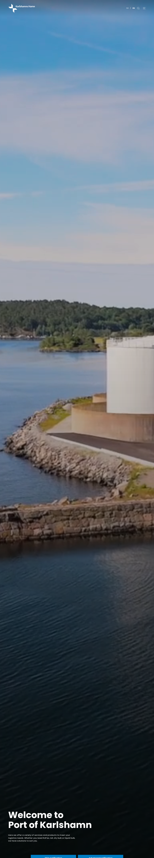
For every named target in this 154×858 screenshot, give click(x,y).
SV (127, 8)
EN (134, 8)
